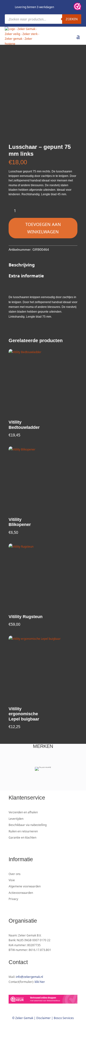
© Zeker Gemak (22, 1018)
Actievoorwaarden (21, 893)
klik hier (40, 982)
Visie (12, 880)
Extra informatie (26, 276)
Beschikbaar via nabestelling (28, 825)
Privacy (13, 899)
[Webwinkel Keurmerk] (43, 1000)
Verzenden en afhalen (23, 812)
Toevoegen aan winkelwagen (43, 228)
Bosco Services (64, 1018)
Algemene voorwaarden (25, 886)
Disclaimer (43, 1018)
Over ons (15, 874)
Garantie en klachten (22, 837)
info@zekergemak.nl (29, 977)
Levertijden (16, 819)
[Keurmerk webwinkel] (77, 7)
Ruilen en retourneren (23, 831)
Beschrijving (22, 265)
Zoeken (72, 19)
